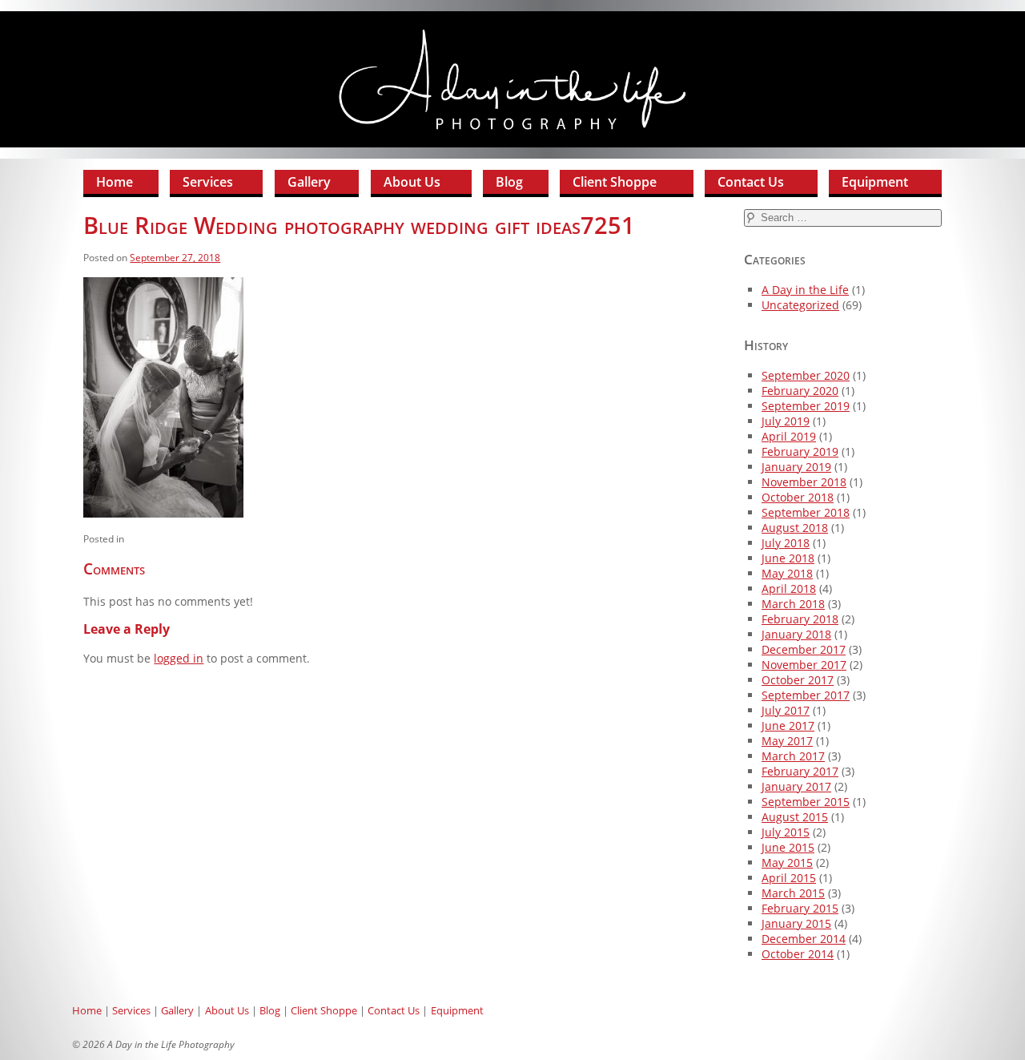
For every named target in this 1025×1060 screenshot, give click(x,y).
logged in (178, 658)
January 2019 (796, 466)
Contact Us (751, 182)
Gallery (309, 182)
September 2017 (806, 695)
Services (208, 182)
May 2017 (787, 740)
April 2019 (789, 436)
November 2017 (804, 664)
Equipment (875, 182)
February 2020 (800, 390)
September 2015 (806, 801)
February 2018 (800, 619)
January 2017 (796, 786)
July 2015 (786, 832)
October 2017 (798, 679)
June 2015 (788, 847)
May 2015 (787, 862)
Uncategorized (800, 304)
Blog (509, 182)
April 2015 (789, 877)
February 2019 (800, 451)
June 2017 (788, 725)
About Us (412, 182)
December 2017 (804, 649)
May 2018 (787, 573)
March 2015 (793, 893)
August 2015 (795, 816)
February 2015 (800, 908)
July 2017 (786, 710)
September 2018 (806, 512)
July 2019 (786, 421)
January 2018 (796, 634)
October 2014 (798, 953)
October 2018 (798, 497)
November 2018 (804, 482)
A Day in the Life (805, 289)
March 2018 (793, 603)
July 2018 (786, 542)
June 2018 (788, 558)
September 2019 (806, 405)
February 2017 (800, 771)
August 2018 (795, 527)
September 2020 (806, 375)
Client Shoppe (615, 182)
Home (114, 182)
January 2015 (796, 923)
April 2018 (789, 588)
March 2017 (793, 756)
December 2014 (804, 938)
